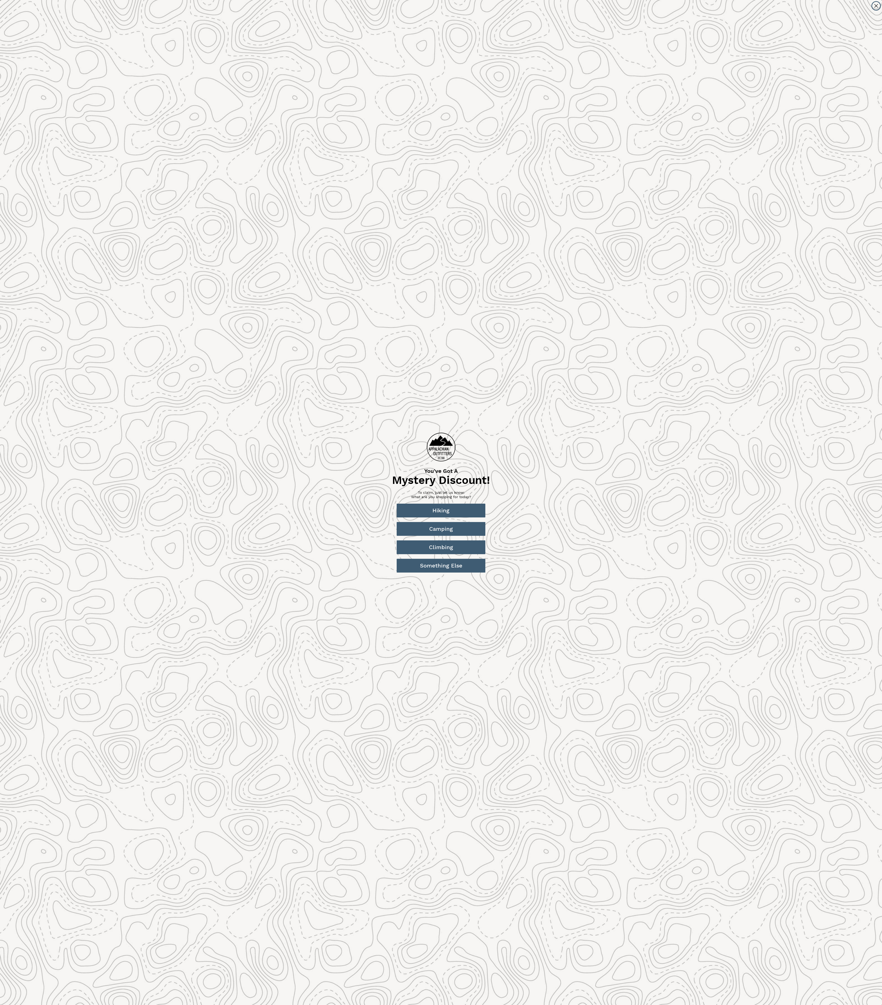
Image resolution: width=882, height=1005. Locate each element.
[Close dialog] (876, 6)
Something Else (441, 565)
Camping (441, 529)
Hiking (441, 510)
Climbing (441, 547)
